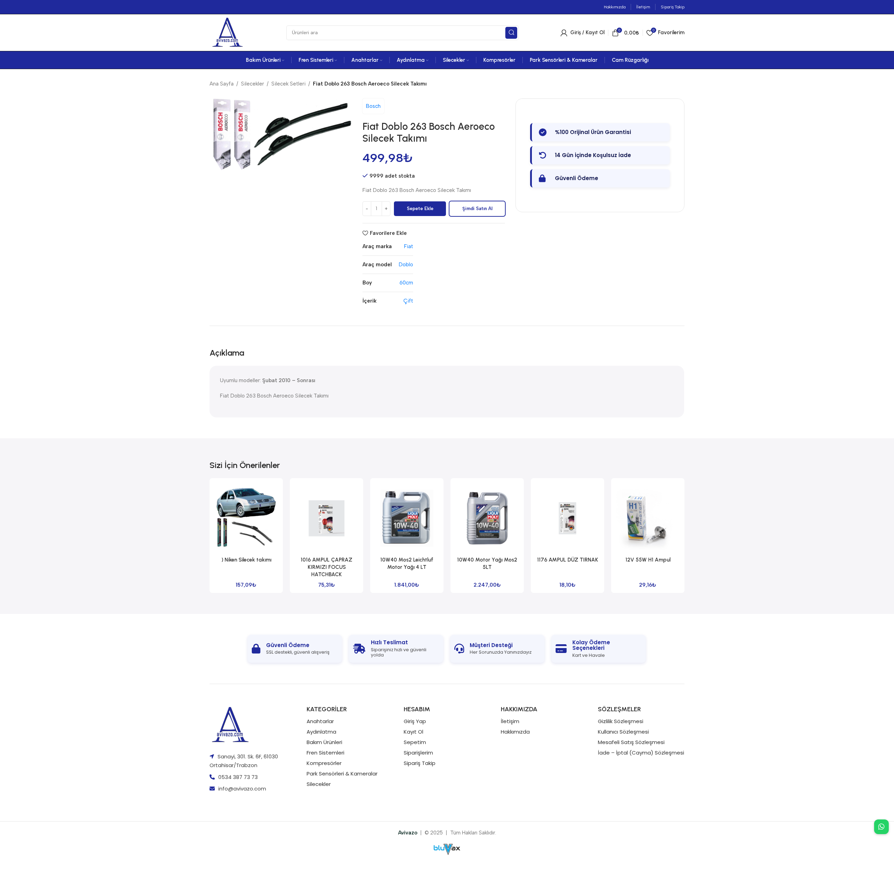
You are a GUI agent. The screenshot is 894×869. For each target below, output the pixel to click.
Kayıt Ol (413, 731)
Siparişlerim (418, 752)
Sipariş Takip (419, 763)
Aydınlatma (321, 731)
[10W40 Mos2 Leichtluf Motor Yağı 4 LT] (406, 518)
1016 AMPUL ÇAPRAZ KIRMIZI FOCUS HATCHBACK (326, 567)
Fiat (408, 246)
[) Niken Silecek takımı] (246, 518)
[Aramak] (511, 33)
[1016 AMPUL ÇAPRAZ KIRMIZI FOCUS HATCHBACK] (326, 518)
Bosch (373, 106)
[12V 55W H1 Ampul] (647, 518)
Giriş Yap (415, 721)
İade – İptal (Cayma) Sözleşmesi (641, 752)
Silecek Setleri (288, 84)
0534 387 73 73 (238, 777)
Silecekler (252, 84)
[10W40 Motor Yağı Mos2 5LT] (487, 518)
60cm (406, 283)
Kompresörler (324, 763)
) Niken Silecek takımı (246, 560)
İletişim (510, 721)
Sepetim (415, 742)
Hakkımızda (515, 731)
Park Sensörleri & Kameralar (342, 773)
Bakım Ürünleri (324, 742)
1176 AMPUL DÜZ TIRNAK (567, 560)
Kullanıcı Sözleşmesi (623, 731)
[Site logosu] (227, 32)
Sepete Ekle (420, 208)
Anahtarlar (320, 721)
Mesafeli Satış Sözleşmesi (631, 742)
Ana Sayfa (222, 84)
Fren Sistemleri (325, 752)
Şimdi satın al (477, 208)
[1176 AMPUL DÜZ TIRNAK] (567, 518)
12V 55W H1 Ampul (647, 560)
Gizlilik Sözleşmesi (620, 721)
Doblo (406, 264)
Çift (408, 301)
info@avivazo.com (242, 788)
